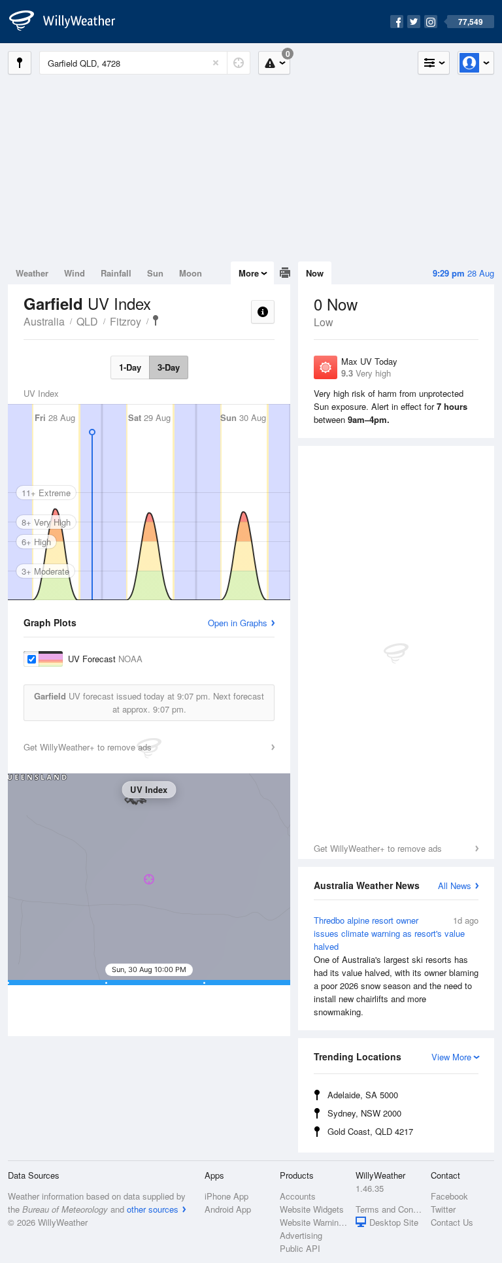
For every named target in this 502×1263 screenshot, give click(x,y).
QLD (87, 321)
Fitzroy (125, 321)
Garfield (155, 320)
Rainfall (116, 273)
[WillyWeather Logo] (69, 21)
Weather (32, 273)
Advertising (301, 1235)
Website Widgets (312, 1209)
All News (454, 885)
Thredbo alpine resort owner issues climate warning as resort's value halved (396, 966)
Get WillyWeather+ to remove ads (378, 848)
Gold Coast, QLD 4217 (370, 1131)
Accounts (298, 1196)
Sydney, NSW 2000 (364, 1113)
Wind (74, 273)
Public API (300, 1248)
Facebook (449, 1196)
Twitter (443, 1209)
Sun (155, 273)
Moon (190, 273)
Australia (44, 321)
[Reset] (215, 63)
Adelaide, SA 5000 (362, 1094)
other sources (152, 1209)
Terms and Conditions (389, 1209)
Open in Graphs (237, 622)
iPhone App (226, 1196)
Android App (228, 1209)
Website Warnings (313, 1222)
